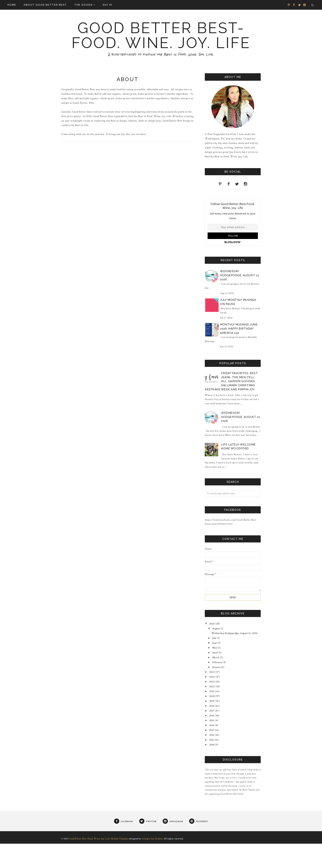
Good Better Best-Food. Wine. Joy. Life (161, 35)
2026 (212, 623)
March (216, 657)
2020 (212, 696)
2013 (212, 730)
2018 (212, 706)
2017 (212, 710)
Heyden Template (120, 838)
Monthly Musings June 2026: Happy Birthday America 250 (239, 329)
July (214, 638)
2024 (212, 677)
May (215, 647)
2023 (212, 681)
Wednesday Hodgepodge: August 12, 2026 (240, 275)
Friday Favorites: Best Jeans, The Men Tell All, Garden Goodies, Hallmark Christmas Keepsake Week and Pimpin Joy (231, 381)
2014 (212, 725)
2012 (212, 735)
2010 (212, 744)
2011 (212, 740)
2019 (212, 701)
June (215, 643)
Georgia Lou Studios (152, 838)
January (216, 667)
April (215, 652)
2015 (212, 720)
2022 (212, 686)
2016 (212, 715)
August (216, 628)
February (217, 662)
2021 (212, 691)
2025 (212, 672)
